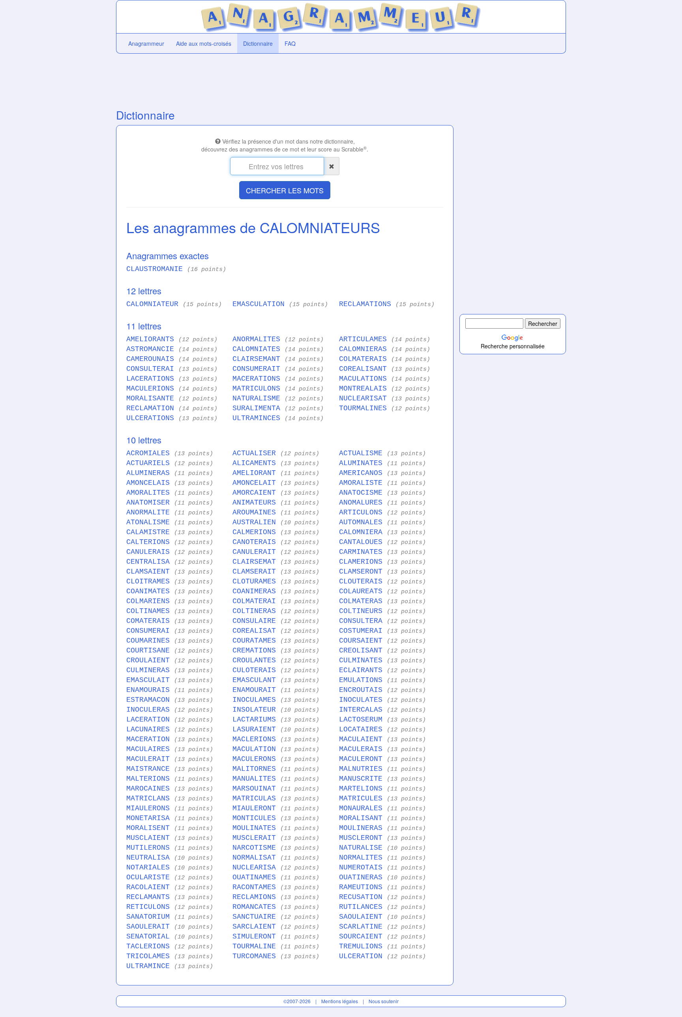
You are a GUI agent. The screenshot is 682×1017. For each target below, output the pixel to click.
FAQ (290, 43)
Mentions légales (339, 1001)
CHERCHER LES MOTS (285, 190)
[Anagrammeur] (341, 16)
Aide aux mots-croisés (203, 43)
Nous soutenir (384, 1001)
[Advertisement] (284, 79)
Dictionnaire (258, 43)
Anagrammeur (146, 43)
